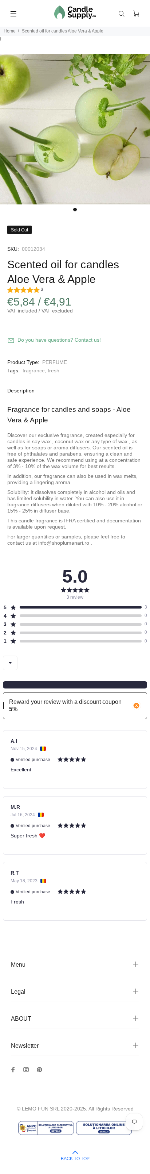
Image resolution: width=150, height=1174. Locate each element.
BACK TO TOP (75, 1158)
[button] (25, 291)
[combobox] (10, 663)
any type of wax (109, 441)
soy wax (41, 441)
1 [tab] (75, 209)
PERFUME (54, 362)
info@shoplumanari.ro (63, 543)
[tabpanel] (75, 129)
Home (10, 31)
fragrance (34, 370)
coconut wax (69, 441)
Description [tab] (21, 391)
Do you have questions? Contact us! (59, 340)
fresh (53, 370)
